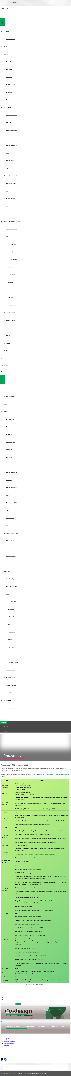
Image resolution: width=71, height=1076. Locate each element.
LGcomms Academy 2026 (11, 176)
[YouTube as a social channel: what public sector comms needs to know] (35, 1032)
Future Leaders (8, 107)
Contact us (6, 1045)
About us (6, 31)
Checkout (6, 731)
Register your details (11, 350)
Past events (9, 99)
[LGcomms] (4, 8)
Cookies (5, 1040)
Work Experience (13, 305)
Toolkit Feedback (10, 312)
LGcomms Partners (10, 39)
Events (6, 54)
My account (6, 726)
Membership (7, 343)
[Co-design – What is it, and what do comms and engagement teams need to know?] (35, 1018)
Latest (5, 46)
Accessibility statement (9, 1043)
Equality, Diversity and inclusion (12, 221)
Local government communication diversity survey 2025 (12, 328)
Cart (5, 728)
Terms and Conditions (9, 1041)
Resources (7, 214)
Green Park (34, 858)
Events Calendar (10, 61)
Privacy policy (7, 1038)
